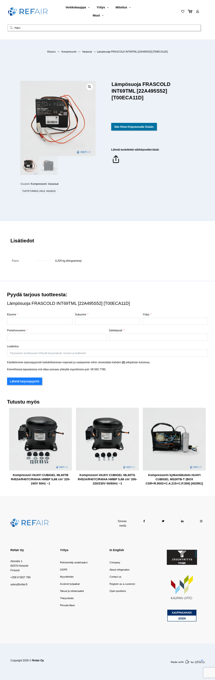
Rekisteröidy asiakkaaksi (74, 562)
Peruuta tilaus (67, 605)
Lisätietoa (13, 346)
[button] (89, 86)
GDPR (63, 569)
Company (115, 562)
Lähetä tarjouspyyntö (24, 381)
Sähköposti (115, 330)
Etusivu (51, 51)
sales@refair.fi (18, 584)
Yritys (146, 314)
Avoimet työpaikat (70, 583)
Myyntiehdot (66, 576)
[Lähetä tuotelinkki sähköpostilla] (116, 162)
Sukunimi (80, 314)
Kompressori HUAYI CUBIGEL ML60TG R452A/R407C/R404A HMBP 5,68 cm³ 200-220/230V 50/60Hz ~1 (107, 479)
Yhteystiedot (67, 598)
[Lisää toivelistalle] (67, 427)
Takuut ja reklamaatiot (72, 591)
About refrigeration (120, 569)
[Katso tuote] (67, 420)
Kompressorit (68, 51)
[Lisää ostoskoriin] (67, 412)
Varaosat (87, 51)
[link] (182, 557)
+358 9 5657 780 (20, 577)
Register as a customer (122, 583)
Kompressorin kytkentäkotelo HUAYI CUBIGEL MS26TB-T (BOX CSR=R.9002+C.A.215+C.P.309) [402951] (174, 479)
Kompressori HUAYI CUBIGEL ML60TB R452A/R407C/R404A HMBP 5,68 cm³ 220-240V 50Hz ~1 (40, 479)
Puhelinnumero (16, 330)
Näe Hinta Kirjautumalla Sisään (134, 126)
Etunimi (11, 314)
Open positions (118, 591)
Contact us (115, 576)
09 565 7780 (98, 369)
